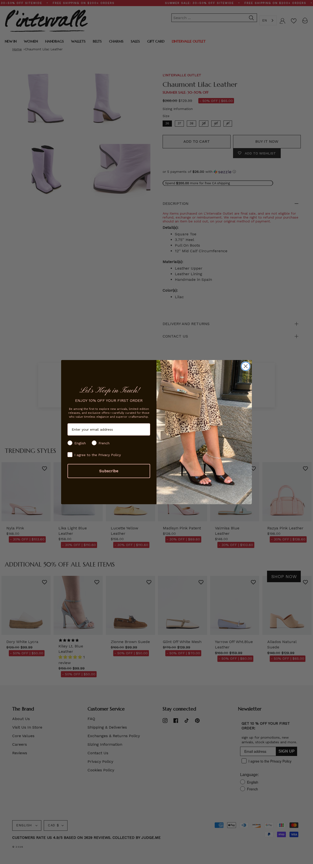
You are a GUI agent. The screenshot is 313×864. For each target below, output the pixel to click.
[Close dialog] (245, 366)
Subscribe (108, 471)
